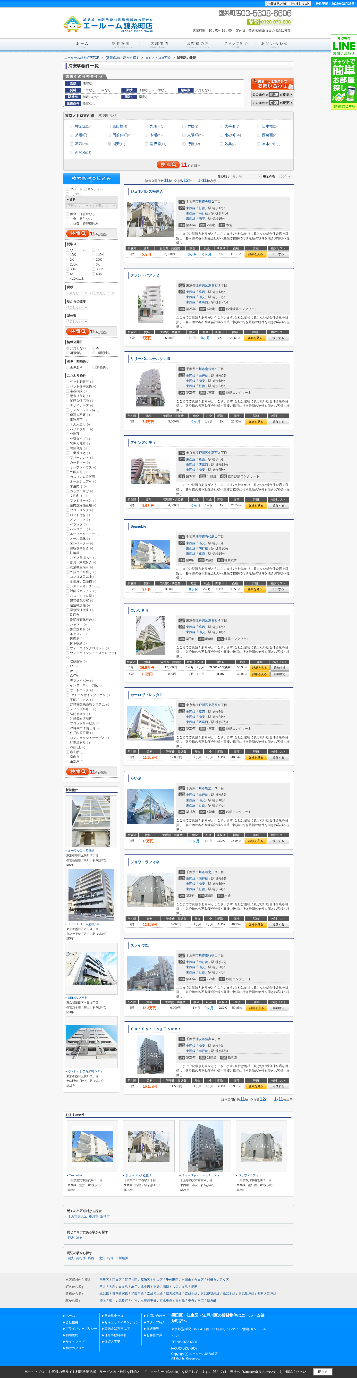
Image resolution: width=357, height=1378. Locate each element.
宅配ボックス (81, 699)
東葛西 (213, 285)
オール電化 (80, 538)
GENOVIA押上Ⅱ (79, 997)
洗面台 (77, 615)
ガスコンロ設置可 (84, 477)
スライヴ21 (139, 945)
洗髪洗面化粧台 (83, 619)
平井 (103, 1287)
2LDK (74, 264)
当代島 (209, 536)
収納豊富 (78, 661)
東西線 (191, 208)
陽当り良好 (80, 396)
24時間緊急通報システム (89, 704)
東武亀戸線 (246, 1293)
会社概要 (72, 1322)
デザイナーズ (81, 405)
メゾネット (80, 519)
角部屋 (77, 761)
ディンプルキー (83, 709)
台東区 (199, 1280)
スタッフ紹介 (155, 1322)
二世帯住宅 (80, 453)
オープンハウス (83, 467)
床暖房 (77, 638)
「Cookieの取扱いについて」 (259, 1372)
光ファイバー (81, 680)
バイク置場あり (83, 558)
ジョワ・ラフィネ (145, 862)
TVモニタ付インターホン (90, 695)
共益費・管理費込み (84, 223)
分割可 (77, 434)
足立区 (224, 1280)
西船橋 (83, 152)
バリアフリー (81, 429)
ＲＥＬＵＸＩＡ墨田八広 (84, 924)
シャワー (78, 624)
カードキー (80, 462)
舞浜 (71, 1237)
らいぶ (135, 778)
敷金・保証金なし (82, 214)
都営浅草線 (174, 1293)
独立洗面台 (80, 629)
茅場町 (83, 135)
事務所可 (78, 420)
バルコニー (80, 529)
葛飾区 (145, 1280)
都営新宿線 (120, 1293)
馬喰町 (123, 1300)
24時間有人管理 (83, 719)
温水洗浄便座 (81, 610)
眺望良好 (78, 448)
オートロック (81, 690)
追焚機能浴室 (81, 600)
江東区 (117, 1280)
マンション (95, 189)
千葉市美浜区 (77, 1216)
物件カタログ (75, 1348)
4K (72, 274)
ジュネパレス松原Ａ (146, 191)
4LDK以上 (77, 278)
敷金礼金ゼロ (113, 1316)
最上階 (77, 752)
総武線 (104, 1293)
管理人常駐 (80, 443)
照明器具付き (81, 548)
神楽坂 (82, 126)
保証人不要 (80, 415)
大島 (112, 1287)
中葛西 (213, 453)
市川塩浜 (122, 1258)
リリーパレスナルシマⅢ (150, 359)
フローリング (81, 510)
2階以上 (77, 747)
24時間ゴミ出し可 (85, 728)
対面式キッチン (83, 591)
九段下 (157, 126)
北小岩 (145, 1287)
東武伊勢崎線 (210, 1293)
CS (74, 666)
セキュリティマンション (121, 1322)
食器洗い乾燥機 (83, 581)
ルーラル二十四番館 (81, 850)
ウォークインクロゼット (89, 648)
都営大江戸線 (266, 1293)
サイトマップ (75, 1342)
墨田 (194, 1287)
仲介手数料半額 (115, 1335)
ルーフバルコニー (84, 534)
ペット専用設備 (83, 386)
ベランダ (78, 524)
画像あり (76, 367)
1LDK (100, 255)
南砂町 (233, 135)
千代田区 (172, 1280)
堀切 (166, 1287)
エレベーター (81, 543)
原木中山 (271, 144)
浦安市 (200, 536)
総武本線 (229, 1293)
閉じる (323, 1372)
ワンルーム (78, 250)
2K (72, 259)
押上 (103, 1300)
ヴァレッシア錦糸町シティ (85, 1071)
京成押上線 (155, 1293)
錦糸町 (211, 1300)
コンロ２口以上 (83, 576)
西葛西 (270, 135)
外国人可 (78, 472)
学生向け (78, 486)
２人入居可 (80, 424)
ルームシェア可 (83, 481)
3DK (73, 269)
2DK (99, 259)
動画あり (102, 367)
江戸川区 (202, 285)
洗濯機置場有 (81, 567)
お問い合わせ (155, 1316)
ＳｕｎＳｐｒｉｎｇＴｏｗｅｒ (155, 1029)
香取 (208, 201)
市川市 (200, 201)
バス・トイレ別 (83, 596)
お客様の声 (154, 1335)
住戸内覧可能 (81, 733)
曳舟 (191, 1300)
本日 (99, 348)
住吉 (134, 1300)
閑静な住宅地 (81, 400)
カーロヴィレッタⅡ (146, 695)
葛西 (81, 144)
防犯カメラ (80, 714)
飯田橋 (119, 126)
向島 (185, 1287)
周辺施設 (152, 1328)
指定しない (78, 348)
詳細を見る (255, 254)
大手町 (232, 126)
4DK (99, 274)
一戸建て (76, 194)
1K (98, 250)
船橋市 (105, 1216)
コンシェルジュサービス (89, 738)
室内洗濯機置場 (83, 505)
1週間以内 (103, 353)
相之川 (209, 788)
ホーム (70, 1316)
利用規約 (72, 1335)
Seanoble (138, 526)
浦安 (118, 144)
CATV (76, 676)
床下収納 (78, 643)
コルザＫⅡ (139, 610)
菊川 (112, 1300)
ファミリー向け (83, 500)
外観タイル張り (83, 572)
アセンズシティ (143, 443)
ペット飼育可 (81, 381)
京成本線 (191, 1293)
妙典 (230, 144)
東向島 (123, 1287)
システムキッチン (84, 586)
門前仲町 (122, 135)
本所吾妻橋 (148, 1300)
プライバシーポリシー (81, 1328)
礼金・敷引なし (81, 219)
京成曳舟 (166, 1300)
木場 (156, 135)
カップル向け (81, 491)
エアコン (78, 634)
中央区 (158, 1280)
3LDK (100, 269)
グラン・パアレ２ (145, 275)
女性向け (78, 496)
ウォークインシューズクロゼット (91, 655)
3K (98, 264)
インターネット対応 (86, 685)
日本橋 (269, 126)
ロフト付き (80, 515)
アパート (76, 189)
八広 (175, 1287)
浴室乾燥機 (80, 605)
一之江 (100, 1258)
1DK (73, 255)
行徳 (193, 144)
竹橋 (192, 126)
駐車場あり (80, 742)
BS (74, 671)
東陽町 (195, 135)
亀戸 (134, 1287)
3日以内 (75, 353)
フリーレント (81, 457)
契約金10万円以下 (117, 1328)
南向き (77, 756)
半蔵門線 (137, 1293)
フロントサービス (84, 723)
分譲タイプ (80, 438)
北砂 (156, 1287)
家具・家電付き (83, 562)
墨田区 (104, 1280)
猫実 (208, 1039)
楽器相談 (78, 391)
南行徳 (158, 144)
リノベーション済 (84, 410)
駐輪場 (77, 553)
